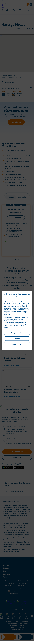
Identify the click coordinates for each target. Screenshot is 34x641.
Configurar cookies (17, 333)
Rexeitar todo (17, 344)
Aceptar (17, 338)
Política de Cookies (19, 317)
